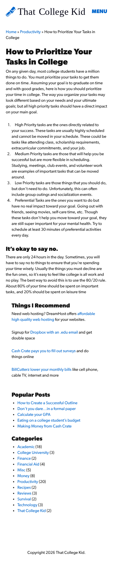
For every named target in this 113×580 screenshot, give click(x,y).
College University (33, 452)
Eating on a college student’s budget (48, 420)
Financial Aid (28, 464)
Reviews (24, 493)
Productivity (30, 32)
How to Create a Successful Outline (47, 403)
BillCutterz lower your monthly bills (42, 369)
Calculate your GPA (33, 414)
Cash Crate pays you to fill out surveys (44, 351)
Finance (24, 458)
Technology (27, 505)
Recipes (24, 487)
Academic (25, 447)
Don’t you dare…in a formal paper (46, 409)
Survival (24, 499)
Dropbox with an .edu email (54, 332)
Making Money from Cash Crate (44, 426)
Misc (21, 470)
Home (11, 32)
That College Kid (31, 511)
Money (23, 476)
